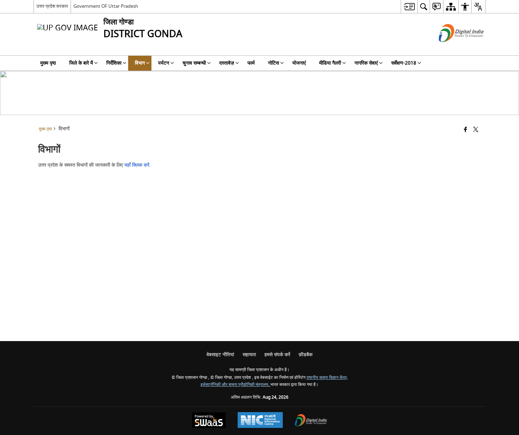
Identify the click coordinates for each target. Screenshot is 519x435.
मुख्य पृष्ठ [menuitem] (48, 63)
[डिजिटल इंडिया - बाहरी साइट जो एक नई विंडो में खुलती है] (452, 48)
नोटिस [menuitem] (273, 63)
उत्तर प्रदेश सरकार (52, 6)
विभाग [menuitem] (140, 63)
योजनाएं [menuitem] (299, 63)
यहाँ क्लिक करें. (137, 165)
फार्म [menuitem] (251, 63)
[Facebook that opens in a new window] (465, 130)
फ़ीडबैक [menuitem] (305, 354)
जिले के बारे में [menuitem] (81, 63)
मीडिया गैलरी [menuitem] (330, 63)
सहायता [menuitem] (249, 354)
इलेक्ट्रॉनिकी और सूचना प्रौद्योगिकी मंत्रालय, (235, 385)
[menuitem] (409, 6)
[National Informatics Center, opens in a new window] (260, 421)
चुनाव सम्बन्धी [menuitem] (194, 63)
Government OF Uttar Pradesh (105, 6)
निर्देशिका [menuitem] (113, 63)
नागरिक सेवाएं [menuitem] (366, 63)
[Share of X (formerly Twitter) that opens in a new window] (475, 130)
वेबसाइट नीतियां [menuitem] (220, 354)
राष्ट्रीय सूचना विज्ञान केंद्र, (327, 378)
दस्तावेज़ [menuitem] (226, 63)
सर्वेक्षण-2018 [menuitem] (403, 63)
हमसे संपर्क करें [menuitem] (277, 354)
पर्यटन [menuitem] (163, 63)
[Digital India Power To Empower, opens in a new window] (311, 421)
